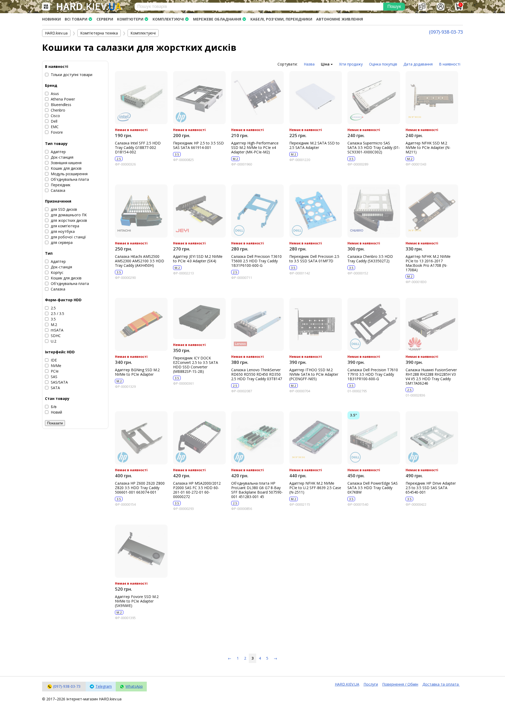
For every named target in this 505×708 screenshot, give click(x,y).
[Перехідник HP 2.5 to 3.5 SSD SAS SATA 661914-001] (199, 97)
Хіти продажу (351, 64)
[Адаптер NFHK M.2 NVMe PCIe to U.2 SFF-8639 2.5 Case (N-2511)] (315, 437)
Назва (309, 64)
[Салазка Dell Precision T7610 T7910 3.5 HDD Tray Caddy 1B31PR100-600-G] (373, 324)
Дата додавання (418, 64)
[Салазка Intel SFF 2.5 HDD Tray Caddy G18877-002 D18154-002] (141, 97)
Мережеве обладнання (217, 19)
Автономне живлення (339, 19)
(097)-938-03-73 (446, 32)
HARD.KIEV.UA (347, 684)
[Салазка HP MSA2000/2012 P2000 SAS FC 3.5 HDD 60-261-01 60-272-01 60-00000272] (199, 437)
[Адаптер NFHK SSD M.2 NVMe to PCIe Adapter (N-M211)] (432, 97)
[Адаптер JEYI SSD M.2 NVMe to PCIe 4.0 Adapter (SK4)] (199, 211)
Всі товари (76, 19)
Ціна (326, 64)
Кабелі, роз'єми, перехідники (281, 19)
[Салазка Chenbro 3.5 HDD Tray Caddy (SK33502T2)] (373, 211)
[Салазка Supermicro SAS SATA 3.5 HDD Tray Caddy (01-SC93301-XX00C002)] (373, 97)
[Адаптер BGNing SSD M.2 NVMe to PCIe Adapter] (141, 324)
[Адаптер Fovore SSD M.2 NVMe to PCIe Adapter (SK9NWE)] (141, 551)
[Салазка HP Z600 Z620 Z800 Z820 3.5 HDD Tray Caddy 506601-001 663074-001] (141, 437)
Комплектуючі (168, 19)
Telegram (103, 686)
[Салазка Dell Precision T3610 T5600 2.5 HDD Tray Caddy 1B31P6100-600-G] (257, 211)
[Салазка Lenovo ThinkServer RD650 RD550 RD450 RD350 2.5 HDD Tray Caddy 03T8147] (257, 324)
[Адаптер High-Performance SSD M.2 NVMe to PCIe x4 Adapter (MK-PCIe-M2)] (257, 97)
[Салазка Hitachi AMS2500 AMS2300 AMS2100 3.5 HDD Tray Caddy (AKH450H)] (141, 211)
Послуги (370, 684)
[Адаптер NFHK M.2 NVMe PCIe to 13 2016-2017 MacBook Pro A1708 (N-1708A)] (432, 211)
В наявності (449, 64)
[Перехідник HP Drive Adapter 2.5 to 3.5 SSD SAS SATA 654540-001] (432, 437)
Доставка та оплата (441, 684)
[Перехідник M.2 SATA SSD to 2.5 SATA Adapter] (315, 97)
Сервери (105, 19)
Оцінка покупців (383, 64)
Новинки (51, 19)
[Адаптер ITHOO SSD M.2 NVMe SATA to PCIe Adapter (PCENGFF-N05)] (315, 324)
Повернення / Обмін (400, 684)
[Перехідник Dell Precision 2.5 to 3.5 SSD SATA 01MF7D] (315, 211)
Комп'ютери (130, 19)
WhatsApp (134, 686)
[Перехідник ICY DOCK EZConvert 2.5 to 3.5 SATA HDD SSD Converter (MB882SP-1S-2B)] (199, 318)
